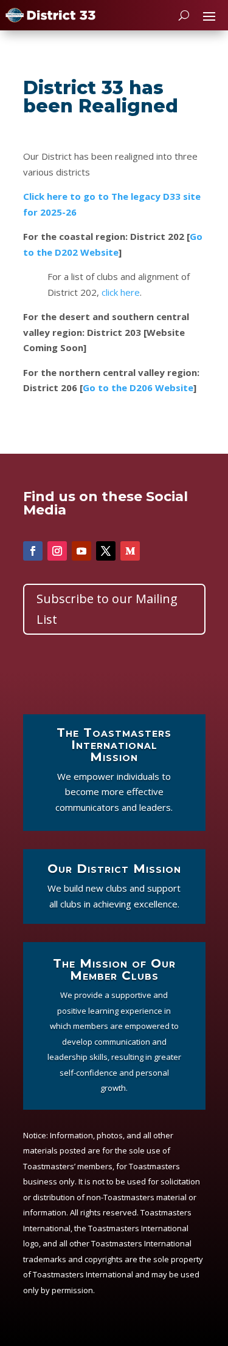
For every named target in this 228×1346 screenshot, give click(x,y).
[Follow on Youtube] (81, 551)
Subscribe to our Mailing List (107, 608)
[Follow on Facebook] (33, 551)
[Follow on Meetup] (130, 551)
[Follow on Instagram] (57, 551)
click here (121, 292)
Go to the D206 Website (138, 387)
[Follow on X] (106, 551)
